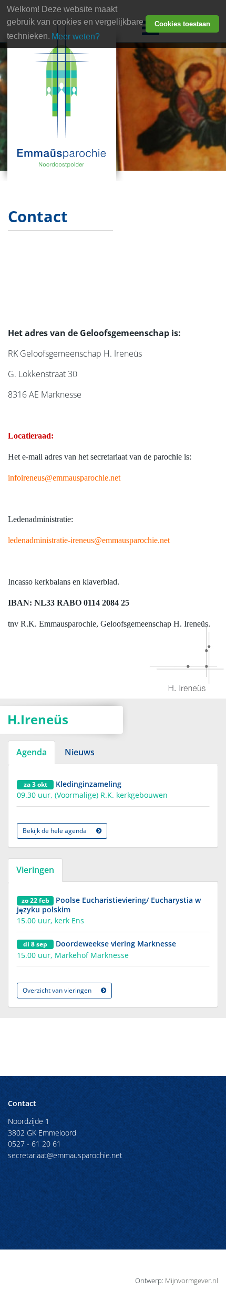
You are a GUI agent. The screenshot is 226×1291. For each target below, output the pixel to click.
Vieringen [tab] (35, 870)
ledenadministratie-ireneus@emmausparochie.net (89, 540)
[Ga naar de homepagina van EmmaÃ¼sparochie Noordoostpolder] (62, 92)
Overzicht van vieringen (58, 990)
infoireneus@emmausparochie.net (64, 477)
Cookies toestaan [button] (182, 24)
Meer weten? (76, 36)
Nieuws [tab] (80, 752)
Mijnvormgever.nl (191, 1280)
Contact (22, 1103)
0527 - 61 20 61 (34, 1144)
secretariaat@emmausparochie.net (65, 1155)
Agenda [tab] (31, 752)
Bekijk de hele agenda (55, 830)
